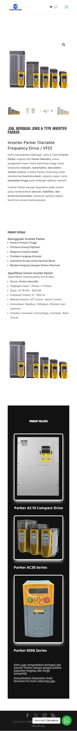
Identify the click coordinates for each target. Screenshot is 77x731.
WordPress (38, 726)
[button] (63, 44)
